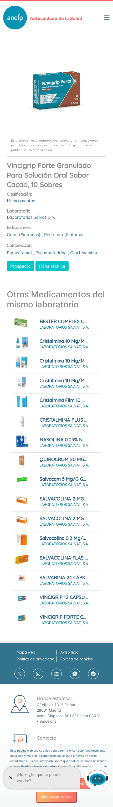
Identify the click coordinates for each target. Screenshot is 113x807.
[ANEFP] (42, 17)
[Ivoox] (75, 674)
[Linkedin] (56, 674)
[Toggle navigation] (107, 17)
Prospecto (20, 266)
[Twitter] (19, 674)
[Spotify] (93, 674)
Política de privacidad (35, 659)
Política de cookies (76, 659)
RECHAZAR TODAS (56, 797)
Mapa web (26, 652)
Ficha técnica (52, 266)
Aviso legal (69, 652)
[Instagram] (38, 674)
